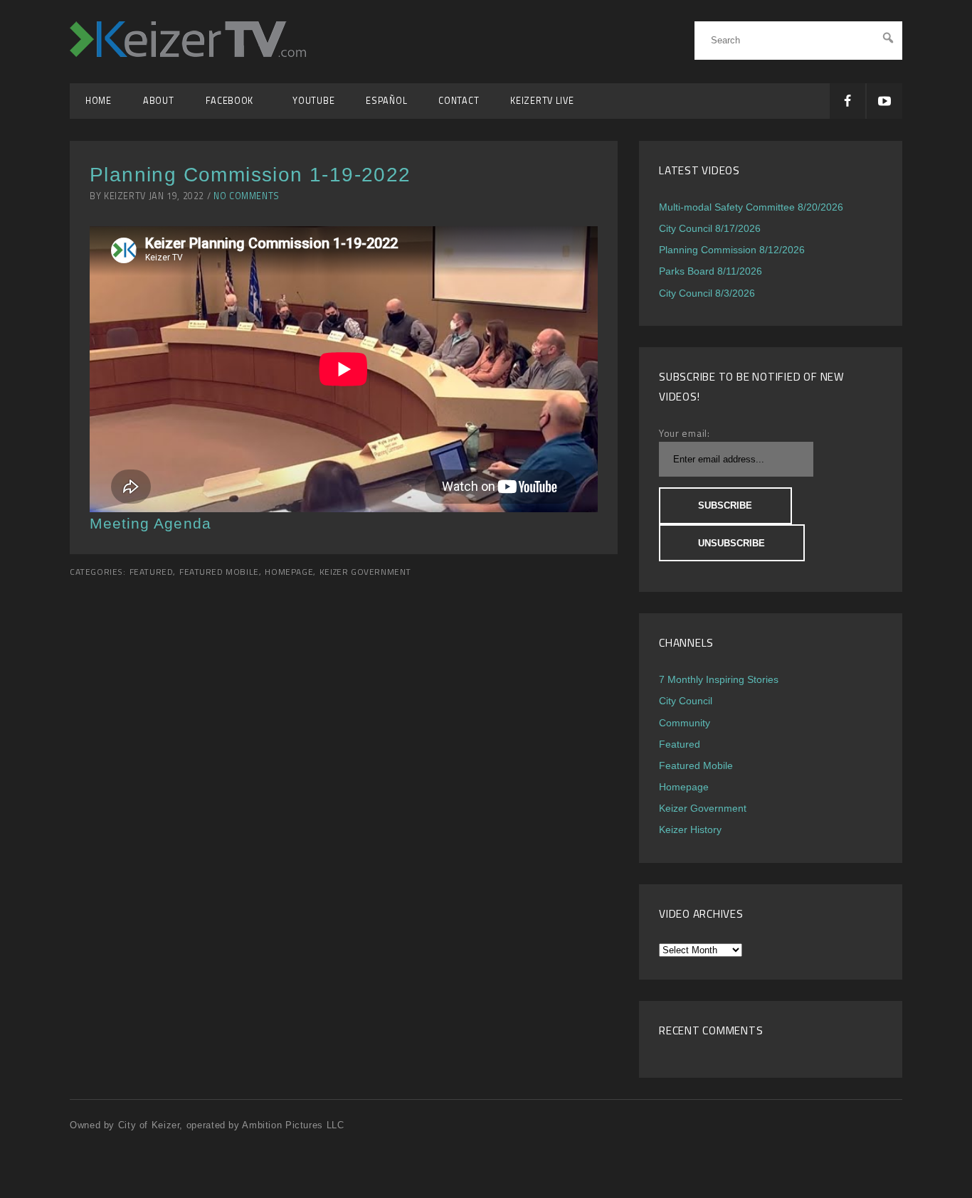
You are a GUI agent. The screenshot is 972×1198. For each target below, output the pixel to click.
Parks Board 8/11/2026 (710, 271)
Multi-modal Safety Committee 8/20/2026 (751, 207)
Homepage (289, 572)
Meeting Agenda (150, 523)
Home (98, 100)
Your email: (684, 432)
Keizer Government (365, 572)
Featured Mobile (219, 572)
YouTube (313, 100)
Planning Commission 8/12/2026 (732, 249)
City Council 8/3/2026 (707, 293)
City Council (685, 700)
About (158, 100)
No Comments (246, 196)
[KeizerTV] (188, 53)
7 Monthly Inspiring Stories (718, 679)
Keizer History (690, 829)
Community (684, 722)
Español (386, 100)
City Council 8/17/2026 (710, 228)
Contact (458, 100)
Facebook (234, 100)
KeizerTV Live (542, 100)
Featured (152, 572)
